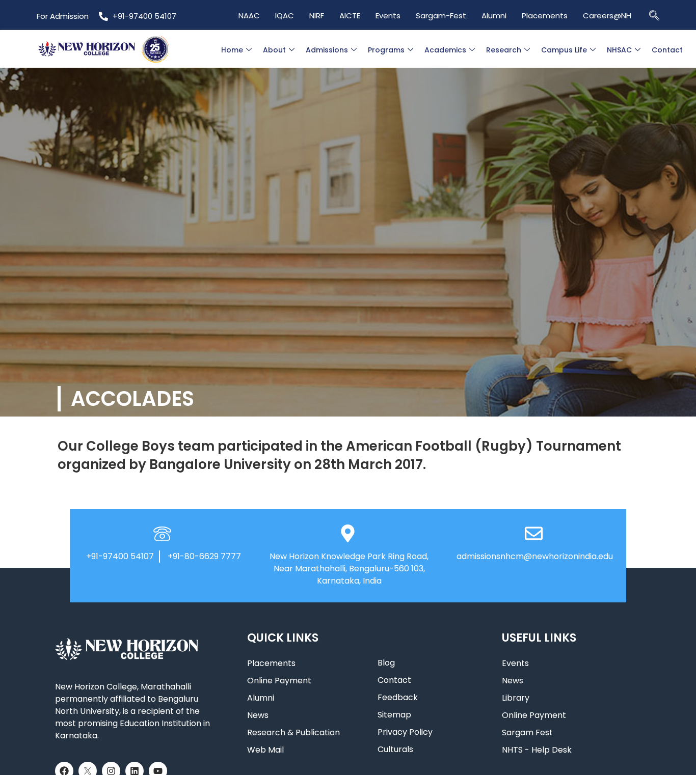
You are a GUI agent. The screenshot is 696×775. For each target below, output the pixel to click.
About (274, 50)
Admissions (327, 50)
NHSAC (619, 50)
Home (232, 50)
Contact (667, 50)
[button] (654, 15)
